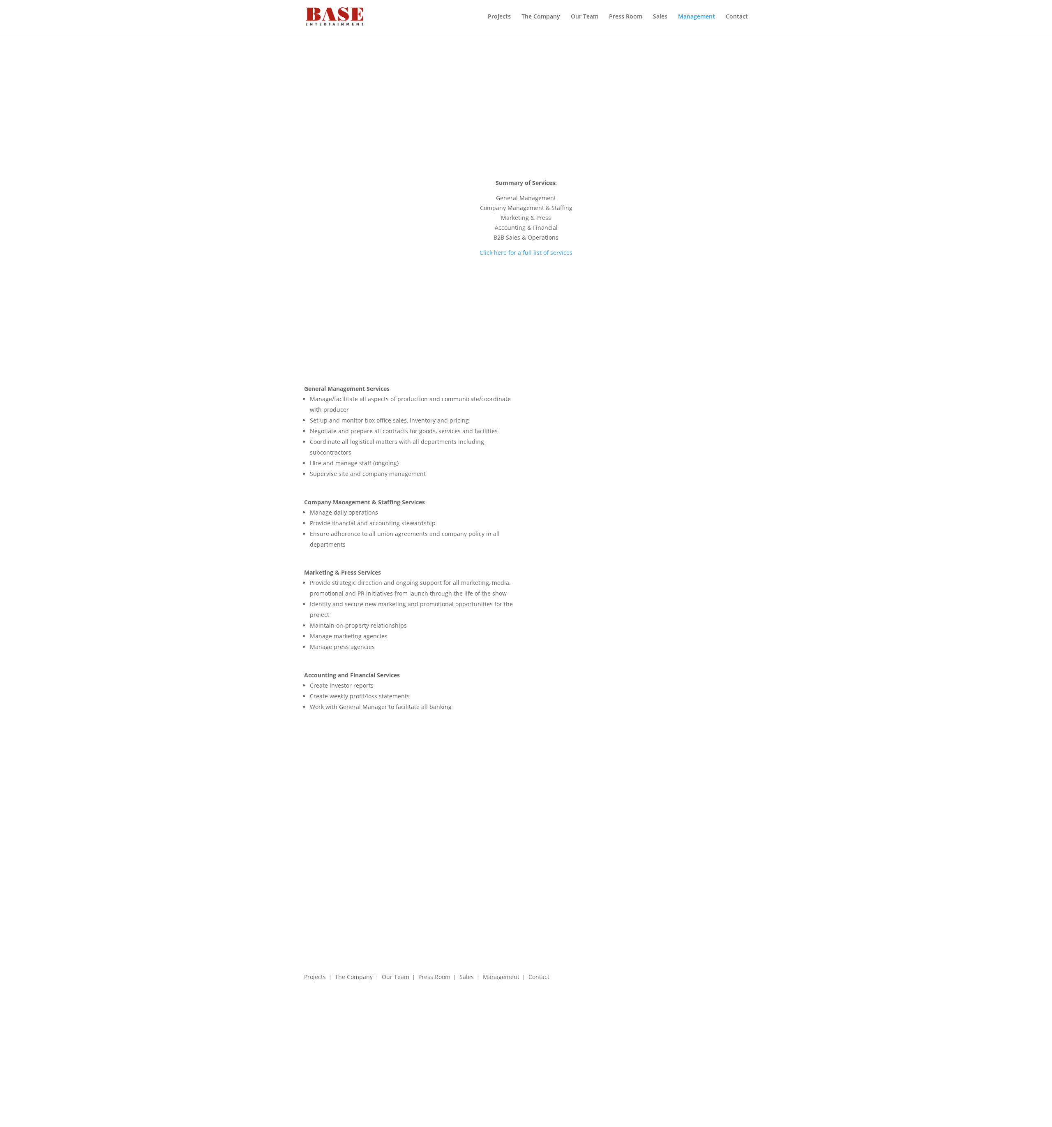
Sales (660, 17)
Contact (737, 17)
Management (696, 17)
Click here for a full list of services (526, 252)
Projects (499, 17)
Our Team (584, 17)
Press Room (625, 17)
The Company (540, 17)
